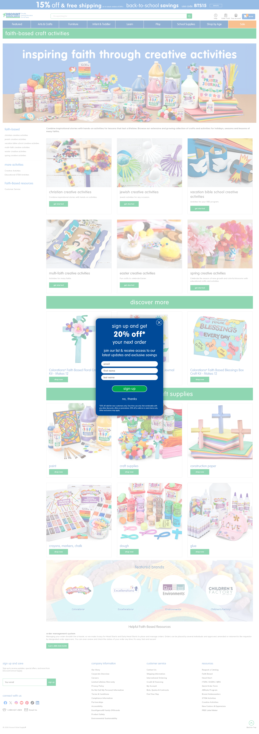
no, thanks (129, 399)
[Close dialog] (159, 322)
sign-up (129, 389)
